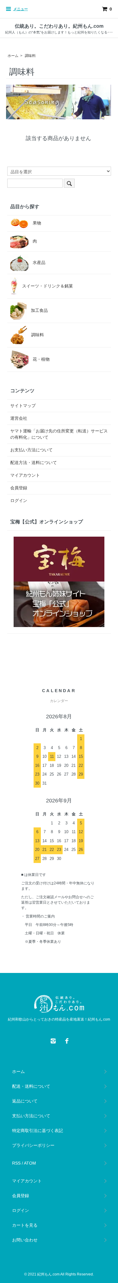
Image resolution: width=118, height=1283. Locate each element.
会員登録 (18, 487)
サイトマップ (23, 405)
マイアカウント (25, 475)
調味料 (30, 56)
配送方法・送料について (33, 462)
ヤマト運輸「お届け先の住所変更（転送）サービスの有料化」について (59, 434)
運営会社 (18, 418)
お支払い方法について (31, 449)
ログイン (18, 500)
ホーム (13, 56)
